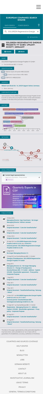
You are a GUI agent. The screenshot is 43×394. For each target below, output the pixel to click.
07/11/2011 (22, 297)
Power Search (23, 25)
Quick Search (10, 25)
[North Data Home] (13, 7)
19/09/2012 (27, 243)
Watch (22, 51)
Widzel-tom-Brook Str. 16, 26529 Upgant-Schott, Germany (20, 86)
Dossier (8, 51)
